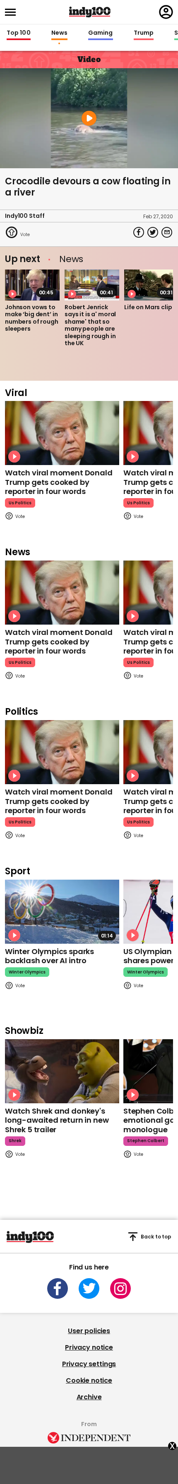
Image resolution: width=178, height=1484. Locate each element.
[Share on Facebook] (138, 232)
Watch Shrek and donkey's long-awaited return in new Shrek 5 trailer (56, 1120)
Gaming (100, 33)
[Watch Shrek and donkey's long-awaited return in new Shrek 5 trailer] (62, 1071)
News (59, 33)
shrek (15, 1141)
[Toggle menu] (13, 12)
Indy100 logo (90, 12)
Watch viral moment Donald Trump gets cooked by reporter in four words (59, 482)
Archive (89, 1397)
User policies (89, 1331)
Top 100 (19, 33)
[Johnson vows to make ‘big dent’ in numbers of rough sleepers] (32, 285)
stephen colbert (145, 1141)
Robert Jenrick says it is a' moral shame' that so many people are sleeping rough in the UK (90, 325)
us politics (20, 503)
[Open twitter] (89, 1288)
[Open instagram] (120, 1288)
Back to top (156, 1236)
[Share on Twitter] (152, 232)
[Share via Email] (166, 232)
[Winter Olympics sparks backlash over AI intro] (62, 912)
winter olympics (27, 972)
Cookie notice (89, 1380)
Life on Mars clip (148, 307)
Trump (144, 33)
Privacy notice (89, 1347)
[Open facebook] (57, 1288)
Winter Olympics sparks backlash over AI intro (49, 956)
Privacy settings (89, 1364)
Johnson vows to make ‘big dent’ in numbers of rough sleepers (31, 318)
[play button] (89, 118)
